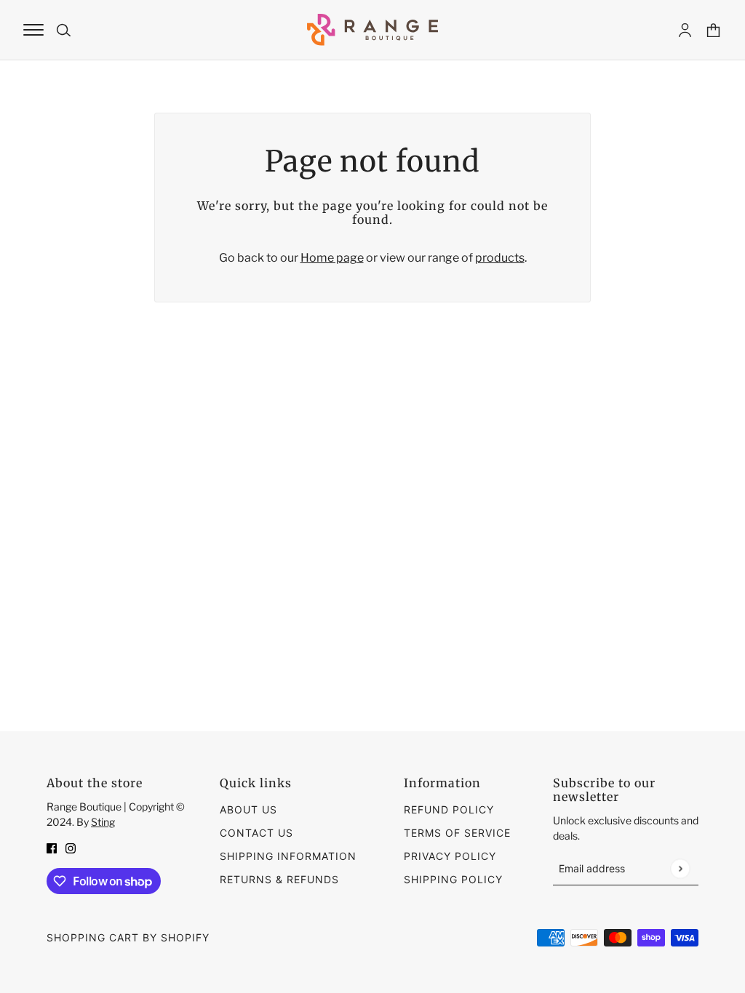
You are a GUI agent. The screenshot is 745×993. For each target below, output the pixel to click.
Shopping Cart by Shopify (128, 937)
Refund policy (449, 809)
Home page (332, 258)
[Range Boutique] (372, 30)
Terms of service (457, 833)
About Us (248, 809)
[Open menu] (33, 30)
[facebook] (52, 847)
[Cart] (713, 30)
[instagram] (70, 847)
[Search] (63, 30)
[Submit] (680, 868)
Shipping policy (453, 879)
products (500, 258)
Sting (103, 822)
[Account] (685, 30)
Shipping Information (288, 856)
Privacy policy (450, 856)
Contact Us (256, 833)
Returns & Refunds (279, 879)
